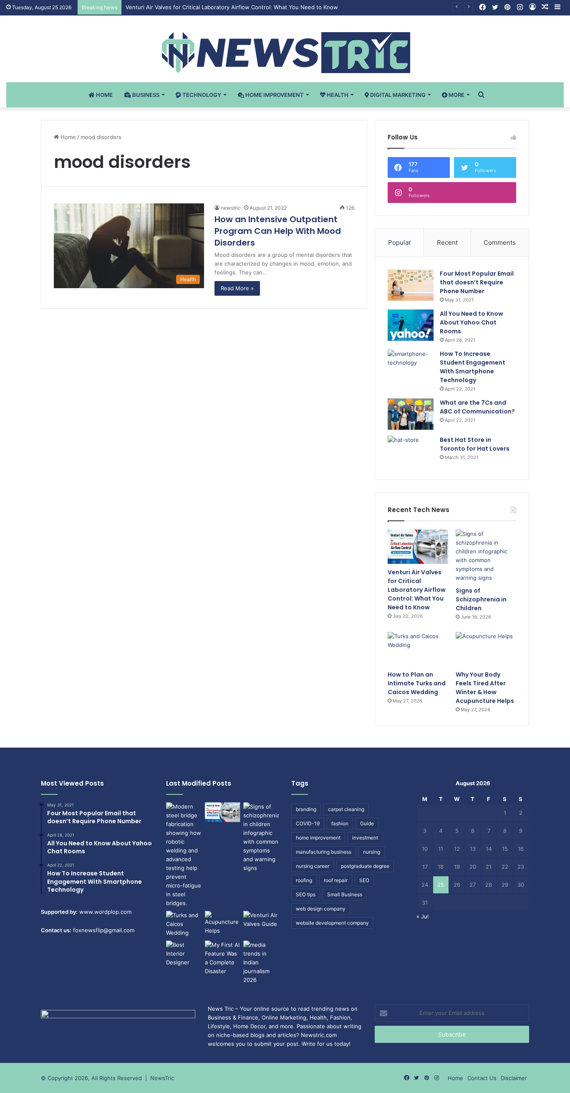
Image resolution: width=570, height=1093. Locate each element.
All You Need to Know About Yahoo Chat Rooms (471, 322)
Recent (447, 242)
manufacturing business (323, 852)
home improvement (318, 837)
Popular (399, 242)
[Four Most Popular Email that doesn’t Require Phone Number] (411, 285)
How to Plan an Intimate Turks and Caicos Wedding (417, 683)
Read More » (237, 288)
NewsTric (162, 1078)
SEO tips (305, 894)
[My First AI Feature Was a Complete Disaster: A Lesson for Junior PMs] (222, 958)
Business (145, 94)
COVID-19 (308, 823)
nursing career (312, 866)
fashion (339, 823)
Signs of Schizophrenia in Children (481, 599)
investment (365, 837)
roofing (304, 880)
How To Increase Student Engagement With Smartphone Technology (472, 367)
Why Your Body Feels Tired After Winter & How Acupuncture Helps (485, 687)
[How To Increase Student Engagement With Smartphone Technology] (411, 365)
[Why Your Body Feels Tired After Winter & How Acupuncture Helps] (486, 649)
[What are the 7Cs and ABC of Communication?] (411, 414)
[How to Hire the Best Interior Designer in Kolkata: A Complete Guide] (184, 954)
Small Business (344, 894)
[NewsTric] (285, 52)
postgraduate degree (365, 866)
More (455, 94)
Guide (367, 823)
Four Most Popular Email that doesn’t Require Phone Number (477, 282)
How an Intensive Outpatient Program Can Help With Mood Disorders (277, 231)
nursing (371, 852)
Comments (500, 242)
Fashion (340, 1017)
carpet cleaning (346, 809)
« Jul (422, 916)
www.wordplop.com (105, 911)
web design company (321, 908)
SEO (364, 880)
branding (306, 809)
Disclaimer (514, 1078)
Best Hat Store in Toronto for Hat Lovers (474, 444)
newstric (231, 208)
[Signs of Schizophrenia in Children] (486, 556)
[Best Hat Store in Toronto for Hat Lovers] (411, 451)
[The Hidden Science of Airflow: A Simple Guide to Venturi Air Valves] (261, 921)
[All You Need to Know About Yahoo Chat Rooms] (411, 325)
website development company (332, 923)
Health (336, 94)
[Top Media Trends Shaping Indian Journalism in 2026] (261, 962)
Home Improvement (274, 94)
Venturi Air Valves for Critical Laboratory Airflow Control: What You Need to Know (232, 7)
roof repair (336, 880)
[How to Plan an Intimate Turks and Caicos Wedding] (418, 649)
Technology (201, 94)
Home (104, 94)
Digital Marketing (397, 94)
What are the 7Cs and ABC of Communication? (477, 407)
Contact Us (482, 1078)
